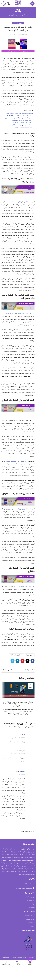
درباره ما (32, 904)
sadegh (22, 771)
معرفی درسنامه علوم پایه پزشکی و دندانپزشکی (18, 704)
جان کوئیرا (29, 655)
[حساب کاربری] (3, 4)
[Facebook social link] (32, 661)
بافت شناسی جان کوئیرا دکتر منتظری (24, 586)
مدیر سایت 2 (23, 34)
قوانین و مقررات (30, 897)
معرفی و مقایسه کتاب (13, 15)
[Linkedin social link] (18, 661)
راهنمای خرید (30, 900)
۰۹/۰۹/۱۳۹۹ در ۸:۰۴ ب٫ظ (18, 775)
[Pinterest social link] (22, 661)
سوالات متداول (30, 919)
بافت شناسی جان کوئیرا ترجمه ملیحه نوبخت (18, 202)
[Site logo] (18, 3)
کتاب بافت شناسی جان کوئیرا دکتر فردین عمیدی (21, 509)
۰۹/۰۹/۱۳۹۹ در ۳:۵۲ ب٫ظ (18, 754)
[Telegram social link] (12, 661)
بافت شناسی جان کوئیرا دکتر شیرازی (16, 461)
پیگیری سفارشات (29, 916)
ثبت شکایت (31, 923)
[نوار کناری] (33, 292)
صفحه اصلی (25, 15)
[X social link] (28, 661)
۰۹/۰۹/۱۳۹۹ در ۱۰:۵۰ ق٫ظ (18, 738)
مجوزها (32, 926)
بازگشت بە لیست (18, 670)
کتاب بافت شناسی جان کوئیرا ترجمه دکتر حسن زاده (20, 313)
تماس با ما (31, 907)
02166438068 (28, 883)
